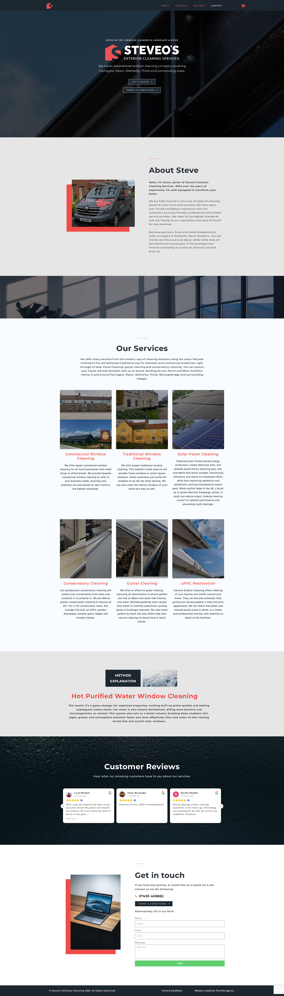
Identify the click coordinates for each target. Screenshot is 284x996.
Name (138, 918)
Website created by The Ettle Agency (214, 990)
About (165, 6)
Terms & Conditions (172, 990)
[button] (221, 806)
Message (140, 942)
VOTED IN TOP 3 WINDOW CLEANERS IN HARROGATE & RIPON (142, 40)
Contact (216, 6)
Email (138, 930)
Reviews (199, 6)
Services (182, 6)
